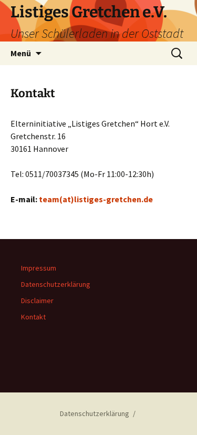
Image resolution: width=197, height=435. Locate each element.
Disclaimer (37, 300)
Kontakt (33, 317)
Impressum (38, 268)
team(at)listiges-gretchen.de (96, 199)
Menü (21, 53)
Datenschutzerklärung (55, 284)
